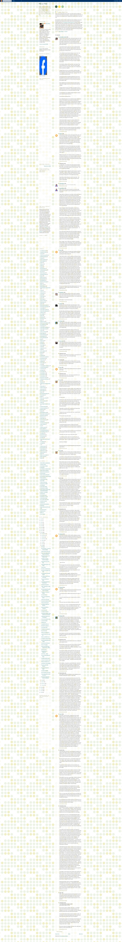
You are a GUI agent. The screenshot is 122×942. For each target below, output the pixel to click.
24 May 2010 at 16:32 (63, 181)
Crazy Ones (42, 296)
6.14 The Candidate (44, 670)
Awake (41, 265)
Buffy (41, 283)
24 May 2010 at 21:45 (63, 506)
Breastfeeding (42, 280)
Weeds (41, 453)
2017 (42, 520)
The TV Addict (42, 514)
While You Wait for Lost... (45, 636)
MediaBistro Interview (45, 625)
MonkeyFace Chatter (44, 483)
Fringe (41, 330)
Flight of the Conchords (44, 327)
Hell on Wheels (43, 350)
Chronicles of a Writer (44, 488)
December (43, 533)
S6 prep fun (42, 416)
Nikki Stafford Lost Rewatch (45, 462)
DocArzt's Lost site (43, 501)
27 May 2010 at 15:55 (63, 929)
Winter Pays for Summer (44, 470)
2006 (42, 692)
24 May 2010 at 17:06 (63, 290)
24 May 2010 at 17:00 (63, 247)
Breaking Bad (42, 278)
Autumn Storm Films (43, 479)
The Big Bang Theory (44, 431)
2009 (42, 687)
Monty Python (42, 390)
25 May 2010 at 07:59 (63, 711)
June (42, 543)
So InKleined (42, 485)
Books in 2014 (42, 277)
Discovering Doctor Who (44, 306)
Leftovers (42, 361)
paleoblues (61, 292)
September (43, 538)
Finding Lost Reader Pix (44, 322)
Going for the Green (43, 498)
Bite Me (40, 231)
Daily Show (42, 299)
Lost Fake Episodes (43, 367)
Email (40, 48)
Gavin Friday (42, 333)
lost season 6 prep (43, 377)
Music (41, 392)
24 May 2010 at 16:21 (63, 161)
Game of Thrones (43, 331)
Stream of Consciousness (44, 471)
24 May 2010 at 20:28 (63, 357)
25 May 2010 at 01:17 (63, 531)
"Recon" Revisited (44, 644)
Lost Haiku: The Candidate (46, 663)
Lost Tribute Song (44, 627)
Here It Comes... (44, 649)
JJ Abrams (42, 355)
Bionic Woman (42, 272)
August (42, 540)
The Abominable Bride (44, 430)
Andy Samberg (42, 261)
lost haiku (42, 370)
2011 (42, 530)
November (43, 535)
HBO (41, 349)
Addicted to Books (43, 256)
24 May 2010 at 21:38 (63, 475)
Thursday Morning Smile (45, 658)
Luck (41, 380)
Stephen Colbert (43, 427)
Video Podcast (42, 449)
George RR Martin (43, 337)
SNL (41, 425)
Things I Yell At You (43, 482)
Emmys (41, 315)
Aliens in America (43, 259)
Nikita (41, 396)
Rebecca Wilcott (43, 477)
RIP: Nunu (43, 546)
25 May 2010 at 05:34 (63, 613)
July (42, 542)
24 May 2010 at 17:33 (63, 318)
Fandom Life (42, 502)
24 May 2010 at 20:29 (63, 365)
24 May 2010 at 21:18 (63, 448)
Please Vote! (43, 567)
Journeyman (42, 359)
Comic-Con (42, 291)
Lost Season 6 (42, 376)
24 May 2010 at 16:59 (63, 185)
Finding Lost (42, 321)
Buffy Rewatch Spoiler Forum (45, 287)
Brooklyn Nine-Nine (43, 281)
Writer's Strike (42, 456)
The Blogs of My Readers (45, 568)
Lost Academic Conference (45, 365)
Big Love (41, 271)
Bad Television (42, 268)
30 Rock (41, 253)
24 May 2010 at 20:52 (63, 377)
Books (41, 275)
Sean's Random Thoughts (44, 474)
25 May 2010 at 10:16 (63, 803)
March (42, 681)
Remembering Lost (43, 412)
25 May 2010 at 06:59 (63, 637)
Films (41, 319)
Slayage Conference (43, 422)
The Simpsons (42, 434)
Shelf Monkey (42, 493)
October (42, 537)
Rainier (60, 133)
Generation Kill (42, 336)
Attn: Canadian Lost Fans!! (45, 672)
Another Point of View (45, 584)
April (42, 680)
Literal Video (42, 362)
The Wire (41, 437)
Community (42, 293)
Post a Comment (59, 931)
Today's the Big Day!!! (45, 602)
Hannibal (42, 343)
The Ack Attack (42, 473)
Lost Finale (42, 368)
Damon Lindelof (43, 300)
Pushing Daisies (43, 406)
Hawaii (41, 346)
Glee (41, 339)
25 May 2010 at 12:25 (63, 890)
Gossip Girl (42, 340)
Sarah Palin (42, 418)
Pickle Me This (42, 511)
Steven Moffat (42, 428)
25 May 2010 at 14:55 (63, 900)
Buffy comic (42, 284)
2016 (42, 522)
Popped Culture (43, 464)
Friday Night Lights (43, 328)
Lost (41, 364)
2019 (42, 519)
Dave (60, 250)
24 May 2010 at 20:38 (63, 371)
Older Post (81, 933)
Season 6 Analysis (43, 419)
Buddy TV (42, 512)
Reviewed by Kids (43, 415)
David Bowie (42, 302)
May (42, 545)
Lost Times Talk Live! (44, 611)
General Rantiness (43, 334)
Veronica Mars (42, 447)
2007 (42, 690)
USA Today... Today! (44, 653)
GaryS (60, 714)
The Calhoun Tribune (44, 465)
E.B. (60, 450)
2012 (42, 529)
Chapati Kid (42, 467)
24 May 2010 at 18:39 (63, 338)
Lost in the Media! (44, 620)
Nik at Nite (43, 3)
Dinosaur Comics (43, 509)
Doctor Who (42, 308)
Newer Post (57, 933)
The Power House (43, 495)
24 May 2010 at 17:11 (63, 301)
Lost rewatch (42, 371)
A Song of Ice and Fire (44, 255)
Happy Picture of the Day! (45, 551)
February (43, 683)
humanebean (61, 183)
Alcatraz (41, 258)
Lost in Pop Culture (43, 486)
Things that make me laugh (45, 439)
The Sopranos (42, 436)
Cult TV (41, 297)
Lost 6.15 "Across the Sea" (45, 659)
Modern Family (42, 387)
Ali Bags (60, 321)
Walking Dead (42, 452)
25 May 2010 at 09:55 (63, 747)
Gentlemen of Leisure (44, 496)
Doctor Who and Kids (44, 309)
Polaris (41, 402)
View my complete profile (43, 44)
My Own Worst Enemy (44, 393)
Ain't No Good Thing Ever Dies (45, 476)
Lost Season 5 (42, 374)
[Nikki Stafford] (43, 74)
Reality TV (42, 409)
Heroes (41, 352)
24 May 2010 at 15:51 (63, 131)
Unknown (61, 587)
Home (69, 933)
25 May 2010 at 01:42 (63, 585)
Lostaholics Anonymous (44, 379)
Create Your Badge (42, 75)
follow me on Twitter (47, 166)
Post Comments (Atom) (64, 936)
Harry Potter (42, 345)
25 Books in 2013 (43, 252)
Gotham (41, 342)
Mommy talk (42, 389)
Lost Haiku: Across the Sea (46, 638)
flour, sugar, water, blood (44, 499)
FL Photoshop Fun (43, 324)
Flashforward (42, 325)
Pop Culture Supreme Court (45, 403)
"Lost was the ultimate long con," (68, 22)
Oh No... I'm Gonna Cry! (45, 632)
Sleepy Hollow (42, 424)
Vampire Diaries (43, 446)
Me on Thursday (44, 630)
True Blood (42, 441)
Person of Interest (43, 400)
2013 (42, 527)
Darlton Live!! (43, 622)
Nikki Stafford (47, 23)
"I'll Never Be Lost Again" (45, 629)
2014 (42, 525)
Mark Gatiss (42, 386)
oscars (41, 399)
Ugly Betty (42, 443)
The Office (42, 433)
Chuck (41, 290)
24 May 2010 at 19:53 (63, 351)
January (42, 685)
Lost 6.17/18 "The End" (45, 599)
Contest (41, 294)
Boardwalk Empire (43, 274)
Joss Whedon (42, 358)
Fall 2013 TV (42, 318)
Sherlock (41, 421)
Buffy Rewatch (42, 286)
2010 (42, 532)
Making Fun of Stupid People (45, 383)
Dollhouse (42, 312)
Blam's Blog (42, 480)
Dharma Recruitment (44, 305)
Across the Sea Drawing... (45, 643)
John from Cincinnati (43, 356)
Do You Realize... (44, 594)
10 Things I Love (43, 250)
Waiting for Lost (43, 450)
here (40, 225)
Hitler (41, 353)
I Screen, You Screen (44, 492)
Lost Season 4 (42, 373)
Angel (41, 262)
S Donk (60, 303)
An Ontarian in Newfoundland (45, 468)
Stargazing (42, 505)
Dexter (41, 303)
